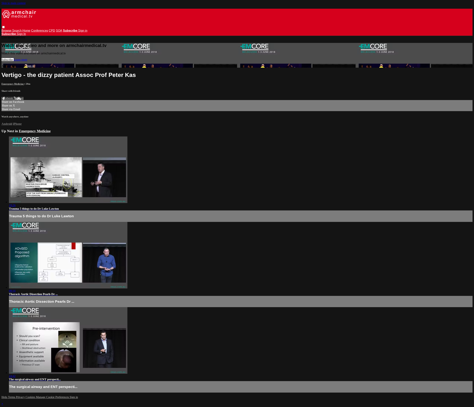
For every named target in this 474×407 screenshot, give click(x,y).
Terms (12, 397)
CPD (52, 30)
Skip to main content (13, 3)
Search (17, 30)
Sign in (82, 30)
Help (4, 397)
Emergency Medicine (12, 83)
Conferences (39, 30)
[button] (3, 27)
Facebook (7, 98)
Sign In (21, 34)
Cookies (31, 397)
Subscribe (7, 59)
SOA (59, 30)
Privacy (21, 397)
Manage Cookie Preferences (53, 397)
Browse (6, 30)
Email (20, 98)
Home (26, 30)
